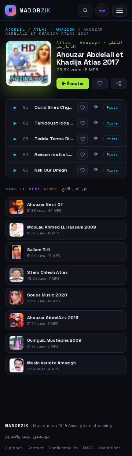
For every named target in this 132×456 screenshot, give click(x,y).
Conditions (109, 447)
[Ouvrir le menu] (119, 10)
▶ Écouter (73, 83)
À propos (13, 447)
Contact (35, 447)
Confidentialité (63, 447)
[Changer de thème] (102, 10)
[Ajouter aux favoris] (100, 83)
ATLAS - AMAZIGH (54, 29)
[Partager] (118, 83)
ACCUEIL (15, 29)
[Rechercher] (85, 10)
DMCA (88, 447)
